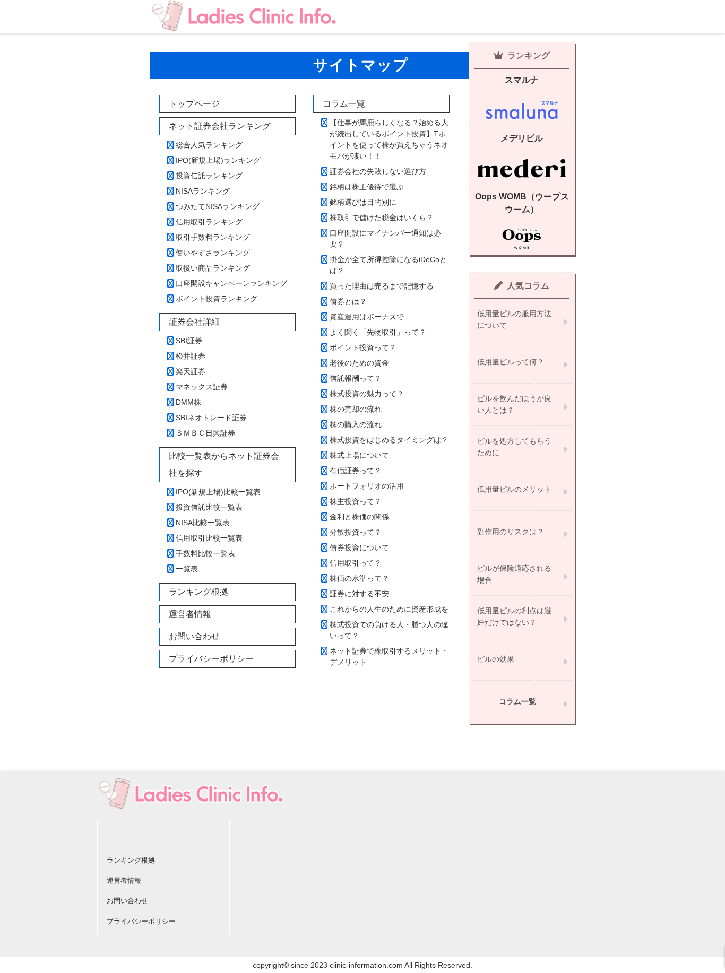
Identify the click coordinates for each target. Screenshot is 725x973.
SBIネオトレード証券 (211, 417)
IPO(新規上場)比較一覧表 (218, 492)
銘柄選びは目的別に (363, 202)
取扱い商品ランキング (213, 268)
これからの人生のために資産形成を (389, 609)
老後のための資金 (359, 363)
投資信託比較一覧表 (209, 507)
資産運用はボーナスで (367, 316)
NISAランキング (203, 191)
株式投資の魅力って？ (367, 393)
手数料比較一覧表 (205, 553)
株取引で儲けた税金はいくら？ (382, 217)
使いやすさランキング (213, 252)
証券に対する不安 (359, 593)
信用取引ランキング (209, 222)
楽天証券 (190, 371)
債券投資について (359, 547)
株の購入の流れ (356, 424)
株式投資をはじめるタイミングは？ (389, 440)
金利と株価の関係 (359, 516)
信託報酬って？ (356, 378)
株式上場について (359, 455)
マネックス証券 (202, 387)
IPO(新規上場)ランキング (218, 160)
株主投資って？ (356, 501)
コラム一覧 (344, 103)
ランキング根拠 (198, 591)
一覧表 (187, 568)
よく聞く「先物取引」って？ (378, 332)
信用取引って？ (356, 563)
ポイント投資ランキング (216, 298)
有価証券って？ (356, 470)
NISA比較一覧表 (203, 522)
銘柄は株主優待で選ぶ (367, 187)
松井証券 (190, 356)
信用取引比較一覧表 (209, 538)
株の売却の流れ (356, 409)
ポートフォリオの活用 (367, 486)
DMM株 (188, 402)
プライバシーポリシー (211, 658)
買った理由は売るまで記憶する (382, 286)
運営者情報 (190, 614)
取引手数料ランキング (213, 237)
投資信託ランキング (209, 175)
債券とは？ (348, 301)
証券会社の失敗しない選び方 (378, 171)
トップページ (194, 103)
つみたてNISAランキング (218, 206)
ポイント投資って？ (363, 347)
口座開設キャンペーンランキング (231, 283)
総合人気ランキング (209, 145)
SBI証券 (189, 340)
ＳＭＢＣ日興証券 (205, 433)
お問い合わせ (194, 636)
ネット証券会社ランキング (220, 126)
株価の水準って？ (359, 578)
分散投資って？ (356, 532)
